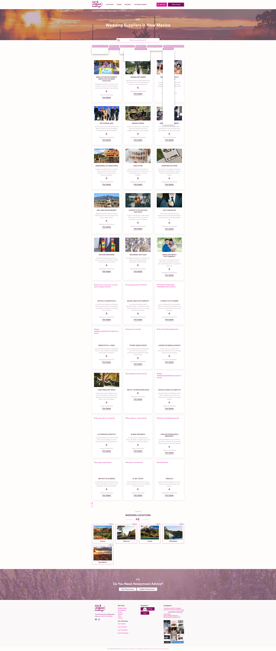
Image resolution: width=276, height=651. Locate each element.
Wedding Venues (168, 48)
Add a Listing (176, 4)
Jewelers (120, 614)
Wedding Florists (140, 46)
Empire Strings (138, 123)
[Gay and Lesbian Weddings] (97, 4)
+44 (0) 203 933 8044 (106, 616)
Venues (119, 4)
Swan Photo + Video (106, 345)
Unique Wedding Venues (167, 116)
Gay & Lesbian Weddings (99, 11)
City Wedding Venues (167, 68)
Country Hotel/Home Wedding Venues (168, 74)
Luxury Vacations (122, 627)
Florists (120, 612)
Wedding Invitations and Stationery (173, 46)
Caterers (120, 618)
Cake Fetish (138, 166)
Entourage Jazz (106, 123)
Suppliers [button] (127, 4)
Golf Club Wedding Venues (168, 87)
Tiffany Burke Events (138, 345)
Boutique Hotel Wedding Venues (167, 61)
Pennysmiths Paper (169, 166)
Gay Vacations (122, 623)
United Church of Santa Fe (169, 390)
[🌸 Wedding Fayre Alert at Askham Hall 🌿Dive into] (173, 623)
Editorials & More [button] (140, 4)
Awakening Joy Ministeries (106, 166)
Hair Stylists (153, 49)
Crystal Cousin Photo (106, 301)
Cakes (119, 616)
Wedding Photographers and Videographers (137, 48)
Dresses (96, 49)
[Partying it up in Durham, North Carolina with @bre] (173, 637)
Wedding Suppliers (112, 11)
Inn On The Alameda (106, 478)
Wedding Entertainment (127, 46)
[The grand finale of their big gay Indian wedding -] (167, 637)
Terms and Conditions (163, 648)
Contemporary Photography (134, 51)
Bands (124, 49)
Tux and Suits (98, 52)
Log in (145, 613)
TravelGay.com (132, 648)
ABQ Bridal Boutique (138, 255)
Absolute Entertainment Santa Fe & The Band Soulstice (106, 79)
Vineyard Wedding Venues (167, 122)
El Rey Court (138, 478)
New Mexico (162, 4)
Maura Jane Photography (138, 301)
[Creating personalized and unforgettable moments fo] (173, 630)
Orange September (138, 77)
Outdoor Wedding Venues (167, 93)
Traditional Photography (133, 59)
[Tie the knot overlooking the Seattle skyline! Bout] (180, 637)
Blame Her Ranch (138, 434)
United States (122, 11)
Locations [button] (109, 4)
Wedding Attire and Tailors (100, 46)
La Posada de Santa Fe (106, 434)
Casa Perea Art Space (106, 390)
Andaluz (169, 478)
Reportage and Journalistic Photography (133, 55)
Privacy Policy (152, 648)
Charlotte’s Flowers (169, 301)
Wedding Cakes (114, 46)
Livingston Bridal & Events (169, 345)
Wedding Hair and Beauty (155, 46)
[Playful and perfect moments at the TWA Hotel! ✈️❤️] (180, 623)
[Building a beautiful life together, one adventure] (180, 630)
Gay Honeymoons (127, 589)
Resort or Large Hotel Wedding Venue (168, 100)
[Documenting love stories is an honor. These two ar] (167, 623)
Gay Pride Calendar (123, 633)
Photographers (122, 610)
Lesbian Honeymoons (147, 589)
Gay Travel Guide (122, 630)
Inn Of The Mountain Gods (138, 390)
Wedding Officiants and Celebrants (112, 48)
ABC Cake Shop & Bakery (106, 210)
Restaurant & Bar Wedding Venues (168, 109)
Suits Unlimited (169, 210)
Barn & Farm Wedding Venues (167, 53)
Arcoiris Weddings (106, 255)
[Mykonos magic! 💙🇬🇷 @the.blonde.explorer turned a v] (167, 630)
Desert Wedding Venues (167, 81)
